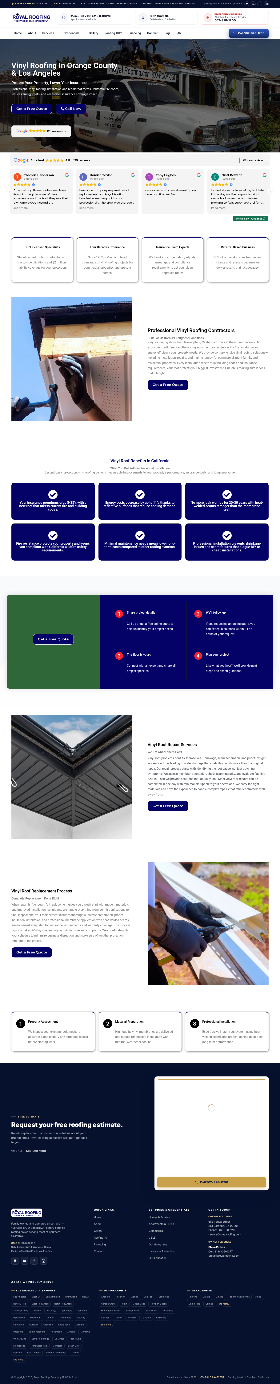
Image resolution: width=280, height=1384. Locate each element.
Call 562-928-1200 (251, 33)
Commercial (156, 1230)
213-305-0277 (223, 1251)
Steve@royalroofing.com (223, 1255)
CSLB (152, 1237)
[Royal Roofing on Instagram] (266, 3)
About (32, 33)
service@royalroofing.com (224, 1234)
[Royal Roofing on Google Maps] (246, 3)
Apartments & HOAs (161, 1223)
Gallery (93, 33)
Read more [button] (21, 208)
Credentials (71, 33)
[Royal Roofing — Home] (31, 17)
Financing (134, 33)
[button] (270, 191)
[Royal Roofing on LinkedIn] (253, 3)
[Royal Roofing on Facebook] (259, 3)
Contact (152, 33)
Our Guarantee (158, 1244)
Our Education (157, 1257)
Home (18, 33)
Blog (167, 33)
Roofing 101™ (113, 33)
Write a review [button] (253, 160)
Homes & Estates (159, 1217)
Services (48, 33)
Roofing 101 (101, 1237)
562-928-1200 (36, 1150)
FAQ (178, 33)
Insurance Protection (161, 1251)
